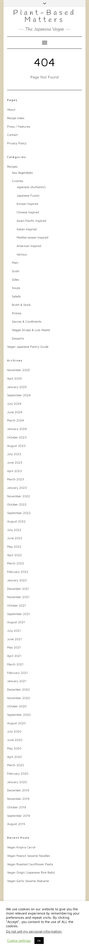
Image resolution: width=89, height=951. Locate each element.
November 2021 (18, 597)
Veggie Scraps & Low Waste (31, 330)
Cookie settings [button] (19, 941)
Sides (15, 279)
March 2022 (15, 563)
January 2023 (17, 488)
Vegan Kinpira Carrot (21, 847)
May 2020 (14, 748)
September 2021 (18, 614)
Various (22, 254)
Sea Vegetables (22, 172)
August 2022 (16, 521)
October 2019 (16, 807)
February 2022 (17, 572)
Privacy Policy (16, 143)
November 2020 (18, 698)
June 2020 (14, 740)
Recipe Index (15, 118)
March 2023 (15, 479)
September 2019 (18, 815)
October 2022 (17, 504)
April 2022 (14, 555)
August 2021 (16, 622)
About (11, 109)
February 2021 (17, 673)
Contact (12, 135)
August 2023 (16, 446)
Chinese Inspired (28, 212)
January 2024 (17, 429)
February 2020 (17, 773)
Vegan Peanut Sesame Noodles (28, 856)
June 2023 (14, 462)
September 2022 (19, 513)
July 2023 (14, 454)
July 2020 (14, 731)
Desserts (18, 338)
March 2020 (15, 765)
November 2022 (18, 496)
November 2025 (18, 370)
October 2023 (17, 437)
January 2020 (17, 782)
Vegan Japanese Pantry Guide (27, 346)
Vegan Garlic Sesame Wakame (28, 881)
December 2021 (18, 589)
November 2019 (18, 799)
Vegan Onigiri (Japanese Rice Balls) (31, 872)
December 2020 (18, 689)
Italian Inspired (27, 229)
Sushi (15, 271)
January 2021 (16, 681)
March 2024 (15, 420)
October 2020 (17, 706)
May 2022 (14, 546)
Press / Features (18, 126)
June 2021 (14, 639)
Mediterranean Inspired (32, 237)
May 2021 (14, 647)
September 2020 (19, 714)
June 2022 (14, 538)
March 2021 (15, 664)
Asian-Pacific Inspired (31, 221)
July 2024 (14, 403)
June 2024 (14, 412)
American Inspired (29, 246)
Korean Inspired (27, 204)
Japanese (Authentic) (31, 187)
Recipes (12, 166)
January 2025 (17, 387)
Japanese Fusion (28, 195)
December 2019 (18, 790)
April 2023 (14, 471)
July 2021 (14, 630)
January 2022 (17, 580)
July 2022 (14, 530)
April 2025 (14, 378)
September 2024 (19, 395)
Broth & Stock (21, 305)
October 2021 (16, 605)
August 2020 (16, 723)
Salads (16, 296)
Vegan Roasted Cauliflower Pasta (30, 864)
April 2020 (14, 757)
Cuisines (17, 181)
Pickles (16, 313)
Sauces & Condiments (27, 321)
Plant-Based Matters (44, 16)
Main (15, 262)
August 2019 (16, 824)
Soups (16, 288)
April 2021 (14, 656)
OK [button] (39, 940)
